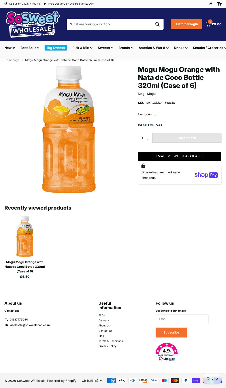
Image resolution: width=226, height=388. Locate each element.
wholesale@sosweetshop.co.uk (30, 325)
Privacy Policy (107, 346)
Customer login (186, 24)
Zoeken (157, 24)
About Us (104, 325)
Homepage (11, 60)
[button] (149, 134)
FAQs (101, 315)
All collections (82, 52)
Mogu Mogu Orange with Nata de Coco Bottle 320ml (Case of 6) (25, 266)
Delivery (103, 320)
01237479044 (19, 319)
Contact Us (105, 330)
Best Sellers (30, 48)
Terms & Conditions (110, 341)
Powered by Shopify (62, 380)
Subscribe (172, 332)
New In (9, 48)
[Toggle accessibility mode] (219, 3)
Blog (101, 335)
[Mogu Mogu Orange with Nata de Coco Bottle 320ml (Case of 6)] (24, 236)
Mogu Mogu (147, 94)
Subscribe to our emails (171, 310)
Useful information (109, 305)
